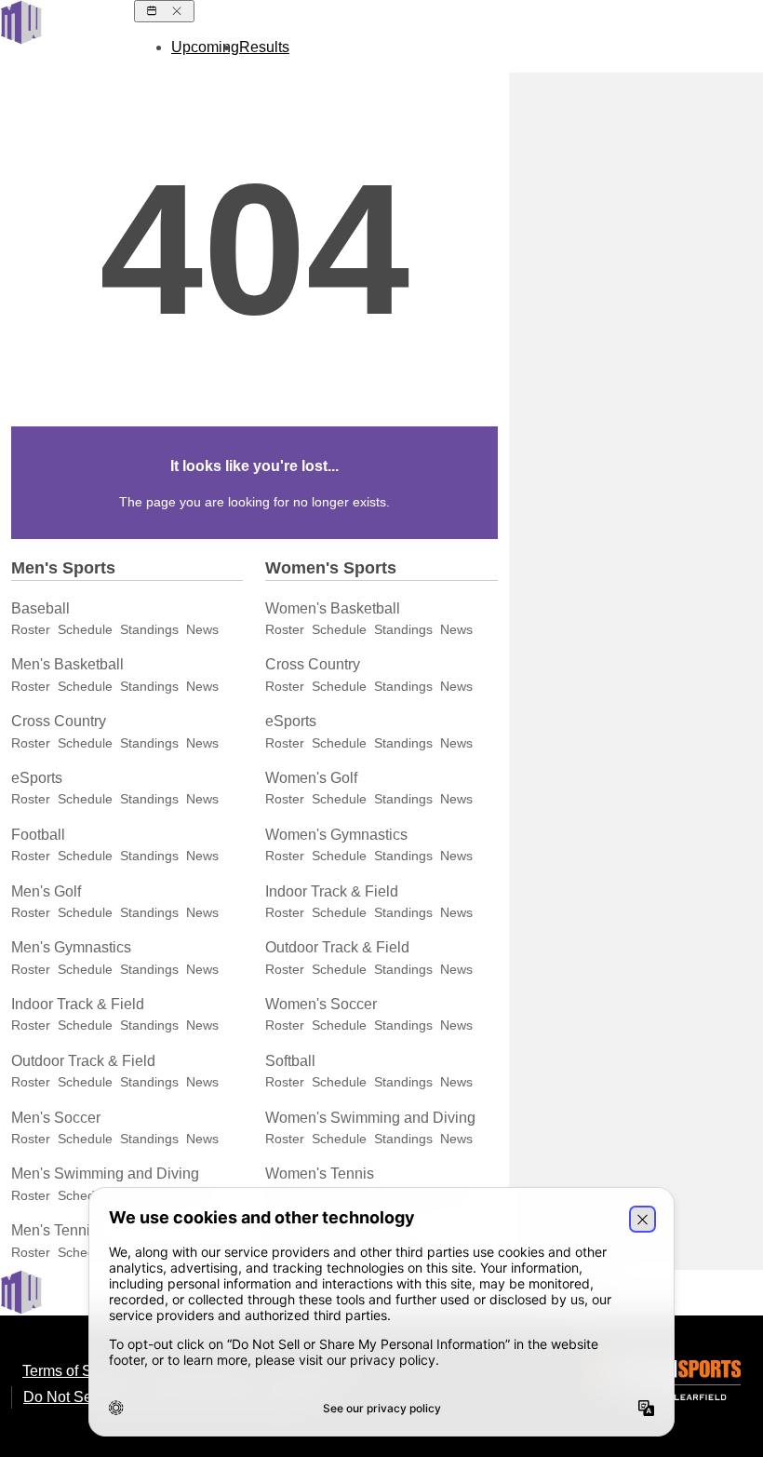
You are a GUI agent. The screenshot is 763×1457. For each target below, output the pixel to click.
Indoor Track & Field (77, 1004)
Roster (30, 629)
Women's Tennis (319, 1173)
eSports (36, 778)
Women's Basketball (332, 608)
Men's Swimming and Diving (105, 1173)
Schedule (85, 629)
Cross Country (58, 721)
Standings (149, 629)
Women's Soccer (321, 1004)
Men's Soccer (55, 1118)
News (202, 629)
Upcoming (205, 47)
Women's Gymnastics (336, 835)
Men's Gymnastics (71, 947)
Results (264, 47)
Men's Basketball (67, 664)
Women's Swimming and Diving (370, 1118)
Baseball (40, 608)
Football (38, 835)
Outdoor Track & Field (83, 1061)
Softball (290, 1061)
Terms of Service (77, 1371)
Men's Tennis (54, 1230)
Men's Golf (46, 891)
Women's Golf (311, 778)
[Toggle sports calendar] (164, 11)
